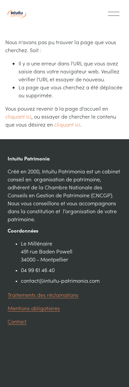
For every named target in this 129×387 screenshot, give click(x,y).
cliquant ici (18, 116)
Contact (17, 321)
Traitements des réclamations (43, 294)
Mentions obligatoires (34, 308)
